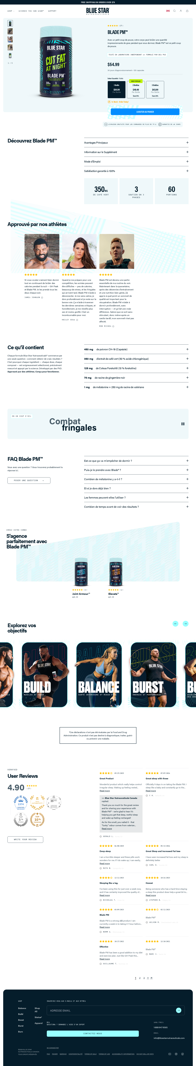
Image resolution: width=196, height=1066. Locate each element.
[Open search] (174, 10)
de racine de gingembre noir (104, 377)
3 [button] (144, 977)
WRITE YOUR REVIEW (25, 840)
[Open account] (180, 10)
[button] (113, 25)
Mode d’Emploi (92, 161)
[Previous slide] (175, 624)
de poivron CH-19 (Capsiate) (105, 349)
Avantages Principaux (96, 142)
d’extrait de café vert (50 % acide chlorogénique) (116, 358)
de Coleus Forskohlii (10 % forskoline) (110, 368)
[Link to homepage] (98, 11)
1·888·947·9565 (161, 1027)
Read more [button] (105, 790)
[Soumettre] (178, 1010)
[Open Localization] (168, 10)
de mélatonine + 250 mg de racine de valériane (114, 387)
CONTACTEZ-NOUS (92, 1034)
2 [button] (139, 977)
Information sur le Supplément (100, 151)
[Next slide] (186, 624)
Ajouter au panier (145, 111)
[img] (106, 773)
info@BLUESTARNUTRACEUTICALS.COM (169, 1037)
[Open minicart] (187, 10)
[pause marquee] (183, 424)
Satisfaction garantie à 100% (99, 170)
